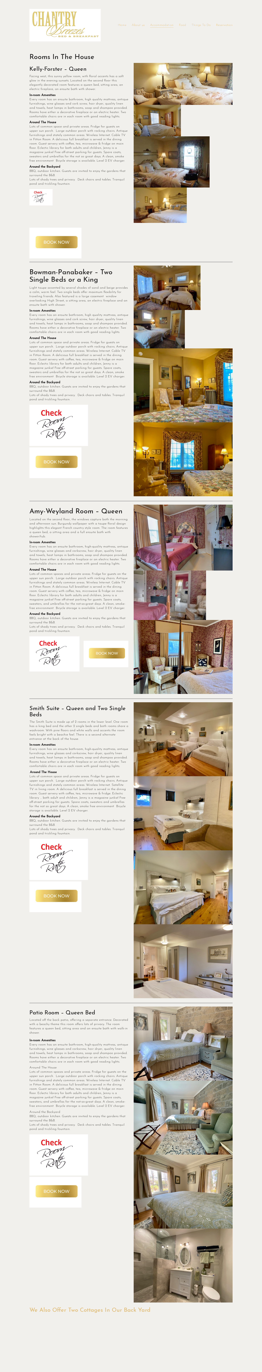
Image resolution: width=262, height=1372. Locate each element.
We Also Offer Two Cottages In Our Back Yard (89, 1310)
